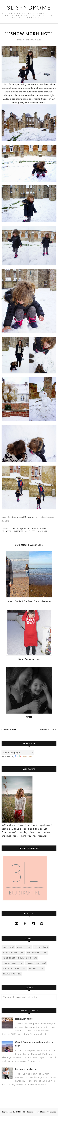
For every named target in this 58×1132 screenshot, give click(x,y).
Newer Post (11, 729)
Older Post (47, 729)
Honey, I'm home (24, 1018)
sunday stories (11, 968)
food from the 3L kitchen (17, 958)
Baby (5, 947)
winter (7, 531)
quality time (29, 528)
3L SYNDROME (29, 7)
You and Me (40, 531)
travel (32, 968)
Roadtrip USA (10, 953)
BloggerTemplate (48, 1112)
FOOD (20, 947)
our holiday (9, 963)
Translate (26, 757)
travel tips (9, 974)
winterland (22, 531)
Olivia (14, 528)
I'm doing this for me (26, 1069)
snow (43, 528)
